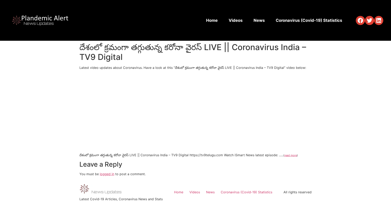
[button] (360, 20)
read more (290, 155)
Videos (236, 20)
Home (212, 20)
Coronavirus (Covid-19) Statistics (309, 20)
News (259, 20)
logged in (107, 174)
